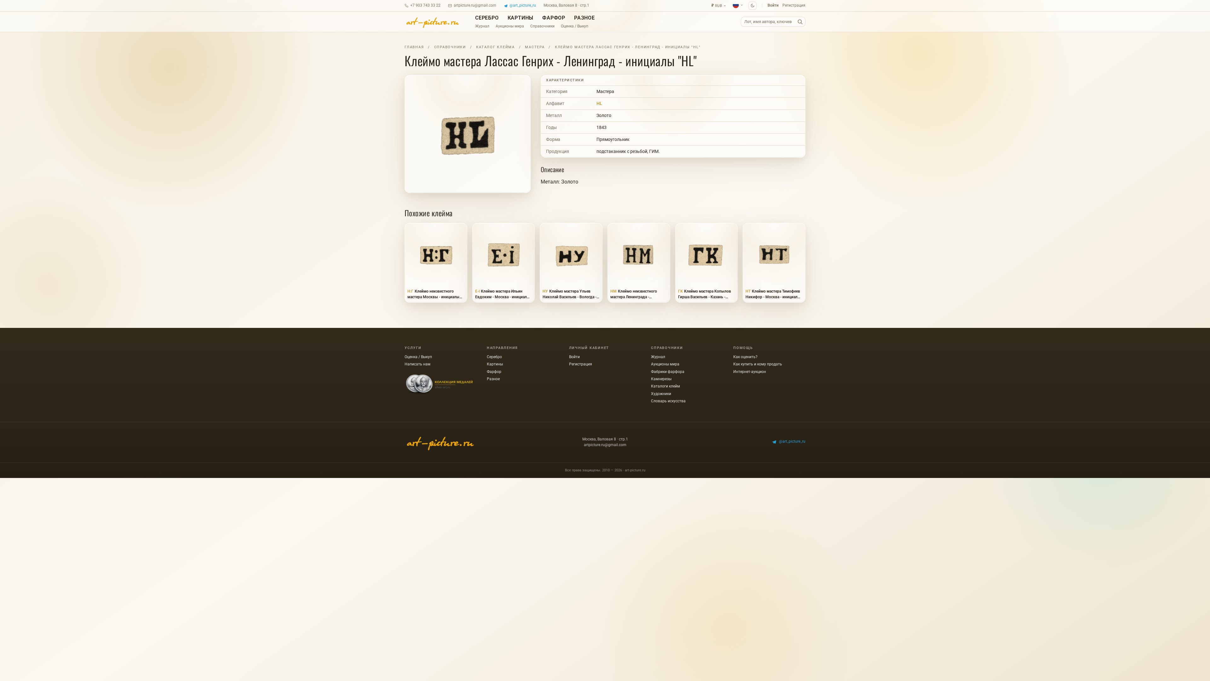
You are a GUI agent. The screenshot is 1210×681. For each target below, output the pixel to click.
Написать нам (417, 364)
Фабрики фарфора (667, 372)
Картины (521, 18)
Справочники (542, 26)
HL (599, 103)
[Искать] (800, 22)
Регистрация (793, 5)
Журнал (482, 26)
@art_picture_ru (523, 5)
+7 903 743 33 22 (425, 5)
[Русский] (738, 5)
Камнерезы (661, 379)
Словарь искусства (668, 401)
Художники (661, 394)
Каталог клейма (495, 47)
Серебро (487, 18)
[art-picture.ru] (432, 22)
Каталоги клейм (665, 386)
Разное (584, 18)
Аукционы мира (510, 26)
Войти (773, 5)
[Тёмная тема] (752, 6)
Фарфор (553, 18)
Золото (603, 115)
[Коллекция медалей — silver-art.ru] (439, 384)
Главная (414, 47)
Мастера (534, 47)
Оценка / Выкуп (574, 26)
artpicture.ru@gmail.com (475, 5)
